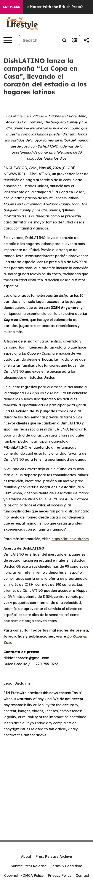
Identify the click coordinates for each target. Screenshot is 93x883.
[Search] (64, 40)
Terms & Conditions (66, 866)
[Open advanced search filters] (74, 40)
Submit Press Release (28, 866)
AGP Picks (11, 7)
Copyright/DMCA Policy (24, 875)
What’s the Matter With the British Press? (46, 7)
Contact (82, 875)
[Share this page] (86, 40)
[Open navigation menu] (7, 40)
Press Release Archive (53, 856)
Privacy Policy (59, 875)
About (26, 856)
